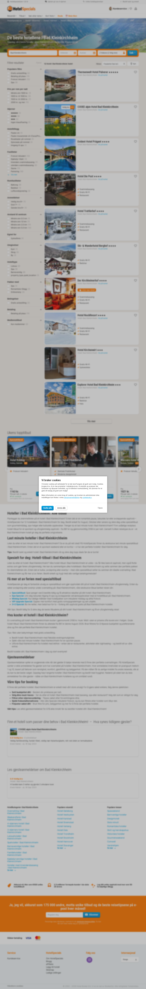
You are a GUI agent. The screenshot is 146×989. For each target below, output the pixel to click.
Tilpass (100, 508)
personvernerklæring (72, 497)
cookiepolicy (87, 497)
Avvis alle (61, 508)
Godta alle (47, 508)
